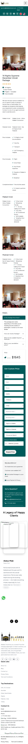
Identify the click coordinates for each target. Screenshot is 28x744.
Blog (2, 668)
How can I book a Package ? (12, 333)
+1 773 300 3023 (20, 9)
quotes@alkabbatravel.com (8, 8)
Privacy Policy (5, 674)
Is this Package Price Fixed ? (12, 317)
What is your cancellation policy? (11, 344)
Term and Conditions (7, 677)
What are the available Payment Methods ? (13, 338)
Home (2, 25)
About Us (3, 665)
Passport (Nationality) (10, 440)
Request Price (10, 452)
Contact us (4, 671)
